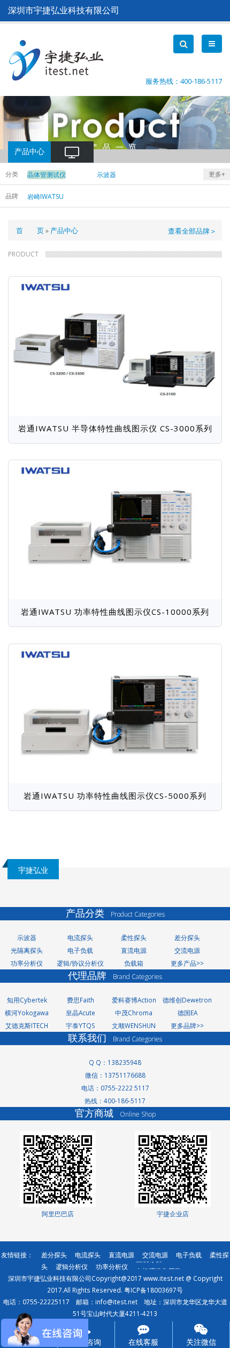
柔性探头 (134, 937)
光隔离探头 (27, 950)
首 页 (30, 230)
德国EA (187, 1012)
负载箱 (133, 963)
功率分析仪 (27, 963)
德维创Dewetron (187, 1000)
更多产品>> (187, 963)
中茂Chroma (133, 1012)
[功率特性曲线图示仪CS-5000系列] (115, 714)
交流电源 (187, 950)
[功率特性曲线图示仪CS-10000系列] (115, 530)
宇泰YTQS (80, 1025)
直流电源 (134, 950)
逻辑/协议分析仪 (80, 963)
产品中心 (64, 230)
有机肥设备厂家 (158, 1269)
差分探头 (187, 937)
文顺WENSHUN (134, 1025)
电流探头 (80, 937)
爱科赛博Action (134, 1000)
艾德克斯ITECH (26, 1025)
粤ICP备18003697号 (153, 1290)
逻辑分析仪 (72, 1266)
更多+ (217, 174)
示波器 (26, 937)
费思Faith (80, 1000)
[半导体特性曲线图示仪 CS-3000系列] (115, 346)
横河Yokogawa (27, 1012)
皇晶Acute (80, 1012)
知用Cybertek (27, 1000)
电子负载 (80, 950)
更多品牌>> (187, 1025)
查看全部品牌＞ (192, 231)
